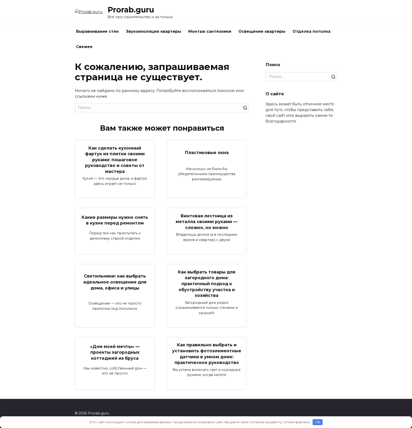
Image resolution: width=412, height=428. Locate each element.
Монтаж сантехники (209, 31)
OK (317, 422)
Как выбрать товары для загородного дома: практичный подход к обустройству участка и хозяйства (206, 283)
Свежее (84, 46)
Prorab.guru (131, 9)
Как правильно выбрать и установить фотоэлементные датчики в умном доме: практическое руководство (206, 353)
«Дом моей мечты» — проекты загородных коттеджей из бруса (115, 352)
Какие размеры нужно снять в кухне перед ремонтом (115, 220)
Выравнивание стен (97, 31)
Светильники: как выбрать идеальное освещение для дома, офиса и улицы (114, 281)
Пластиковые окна (207, 152)
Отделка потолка (311, 31)
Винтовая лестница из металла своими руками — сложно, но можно (206, 221)
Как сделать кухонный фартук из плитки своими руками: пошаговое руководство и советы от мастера (115, 159)
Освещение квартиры (261, 31)
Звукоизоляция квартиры (153, 31)
